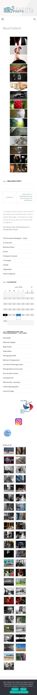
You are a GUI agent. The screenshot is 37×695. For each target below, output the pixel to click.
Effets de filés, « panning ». (12, 382)
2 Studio (5, 265)
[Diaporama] (7, 445)
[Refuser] (35, 687)
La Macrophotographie (10, 387)
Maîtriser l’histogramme (11, 360)
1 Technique (7, 260)
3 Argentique (7, 269)
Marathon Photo (8, 247)
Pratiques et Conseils (10, 256)
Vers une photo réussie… (11, 373)
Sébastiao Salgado (9, 342)
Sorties (5, 251)
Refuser (23, 689)
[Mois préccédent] (5, 287)
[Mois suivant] (32, 287)
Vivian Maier (7, 338)
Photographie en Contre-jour (13, 369)
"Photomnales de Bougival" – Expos (15, 238)
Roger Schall (7, 347)
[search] (34, 19)
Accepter (15, 689)
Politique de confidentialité (19, 692)
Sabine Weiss (7, 351)
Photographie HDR (9, 356)
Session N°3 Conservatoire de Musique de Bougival (25, 197)
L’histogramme (8, 378)
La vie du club (7, 243)
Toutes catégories (9, 274)
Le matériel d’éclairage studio (13, 364)
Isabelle (9, 197)
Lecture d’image (8, 391)
